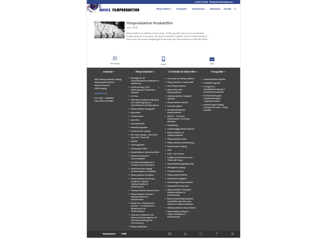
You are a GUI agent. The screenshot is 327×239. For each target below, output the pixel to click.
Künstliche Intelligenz (177, 178)
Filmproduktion (163, 9)
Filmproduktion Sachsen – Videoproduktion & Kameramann (143, 197)
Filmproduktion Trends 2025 (180, 82)
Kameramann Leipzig (140, 131)
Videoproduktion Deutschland (145, 190)
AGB (169, 150)
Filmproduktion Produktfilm (149, 23)
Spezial (134, 141)
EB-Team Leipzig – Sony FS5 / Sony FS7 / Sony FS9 (144, 136)
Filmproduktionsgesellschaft (180, 164)
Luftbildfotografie (212, 83)
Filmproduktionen (139, 226)
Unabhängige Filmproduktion (180, 129)
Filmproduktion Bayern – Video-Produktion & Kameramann (178, 214)
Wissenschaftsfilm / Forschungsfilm (140, 157)
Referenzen (215, 9)
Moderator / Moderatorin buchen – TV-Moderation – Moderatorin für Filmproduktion (143, 207)
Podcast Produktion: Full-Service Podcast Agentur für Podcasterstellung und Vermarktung (144, 219)
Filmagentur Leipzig (176, 167)
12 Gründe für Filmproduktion (180, 78)
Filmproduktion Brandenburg (180, 142)
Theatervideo (137, 116)
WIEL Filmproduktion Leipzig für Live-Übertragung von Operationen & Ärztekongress (145, 103)
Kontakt (227, 9)
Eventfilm (135, 120)
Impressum (109, 233)
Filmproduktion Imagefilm (143, 109)
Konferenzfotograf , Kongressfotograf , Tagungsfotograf (213, 98)
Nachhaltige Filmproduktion (180, 182)
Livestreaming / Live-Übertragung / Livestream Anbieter (143, 90)
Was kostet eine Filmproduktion (174, 91)
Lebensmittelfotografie (214, 79)
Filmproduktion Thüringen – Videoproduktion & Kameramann (180, 192)
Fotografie (181, 9)
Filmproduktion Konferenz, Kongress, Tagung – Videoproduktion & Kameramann (143, 182)
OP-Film (134, 96)
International (198, 9)
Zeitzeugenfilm (137, 145)
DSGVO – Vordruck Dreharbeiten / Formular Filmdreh (178, 119)
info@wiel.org (101, 93)
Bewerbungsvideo (139, 127)
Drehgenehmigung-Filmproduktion (176, 111)
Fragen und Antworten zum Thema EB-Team (180, 158)
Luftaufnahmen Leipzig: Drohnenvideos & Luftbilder (143, 170)
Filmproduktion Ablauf (177, 102)
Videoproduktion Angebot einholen (179, 97)
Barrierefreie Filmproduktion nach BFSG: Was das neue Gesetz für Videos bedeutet (180, 201)
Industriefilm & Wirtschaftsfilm (145, 152)
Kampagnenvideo (139, 148)
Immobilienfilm (138, 123)
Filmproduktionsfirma (177, 175)
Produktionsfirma (175, 171)
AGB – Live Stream (175, 153)
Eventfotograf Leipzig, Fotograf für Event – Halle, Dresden (216, 107)
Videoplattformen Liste (178, 186)
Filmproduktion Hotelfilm (142, 175)
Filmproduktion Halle (176, 139)
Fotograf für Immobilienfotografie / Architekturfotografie (214, 89)
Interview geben (174, 106)
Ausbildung (172, 125)
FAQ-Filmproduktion (176, 86)
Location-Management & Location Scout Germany (142, 163)
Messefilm (135, 112)
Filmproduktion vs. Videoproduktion (175, 134)
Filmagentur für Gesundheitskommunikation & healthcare (145, 81)
